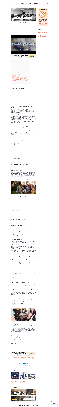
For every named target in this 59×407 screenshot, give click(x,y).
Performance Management (18, 358)
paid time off (32, 118)
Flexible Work (27, 357)
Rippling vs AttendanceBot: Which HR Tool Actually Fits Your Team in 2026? (23, 381)
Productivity (23, 358)
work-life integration (14, 272)
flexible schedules (27, 227)
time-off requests (26, 250)
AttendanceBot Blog (29, 3)
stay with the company (30, 231)
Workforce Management (29, 358)
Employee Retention (22, 357)
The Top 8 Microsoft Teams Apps (42, 36)
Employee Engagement (16, 357)
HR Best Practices (31, 357)
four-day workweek (16, 267)
